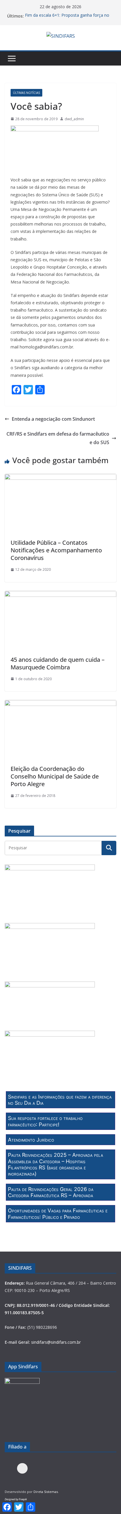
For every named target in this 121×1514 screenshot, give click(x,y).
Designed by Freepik (16, 1499)
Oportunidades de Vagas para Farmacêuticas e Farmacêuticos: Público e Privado (57, 1213)
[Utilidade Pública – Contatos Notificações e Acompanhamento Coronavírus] (60, 478)
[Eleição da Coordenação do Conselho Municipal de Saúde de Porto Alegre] (60, 704)
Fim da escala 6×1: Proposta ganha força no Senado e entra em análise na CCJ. (67, 19)
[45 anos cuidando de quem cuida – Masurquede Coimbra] (60, 595)
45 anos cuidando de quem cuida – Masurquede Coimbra (58, 663)
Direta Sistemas (45, 1491)
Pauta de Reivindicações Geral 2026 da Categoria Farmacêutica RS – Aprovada (50, 1192)
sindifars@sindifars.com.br (56, 1342)
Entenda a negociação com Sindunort (53, 419)
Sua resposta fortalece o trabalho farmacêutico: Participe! (45, 1121)
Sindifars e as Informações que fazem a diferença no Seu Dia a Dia (60, 1100)
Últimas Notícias (26, 93)
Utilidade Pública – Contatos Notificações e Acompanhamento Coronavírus (56, 550)
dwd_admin (74, 118)
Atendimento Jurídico (31, 1140)
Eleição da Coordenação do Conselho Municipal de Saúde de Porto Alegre (55, 776)
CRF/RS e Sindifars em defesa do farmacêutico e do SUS (57, 438)
